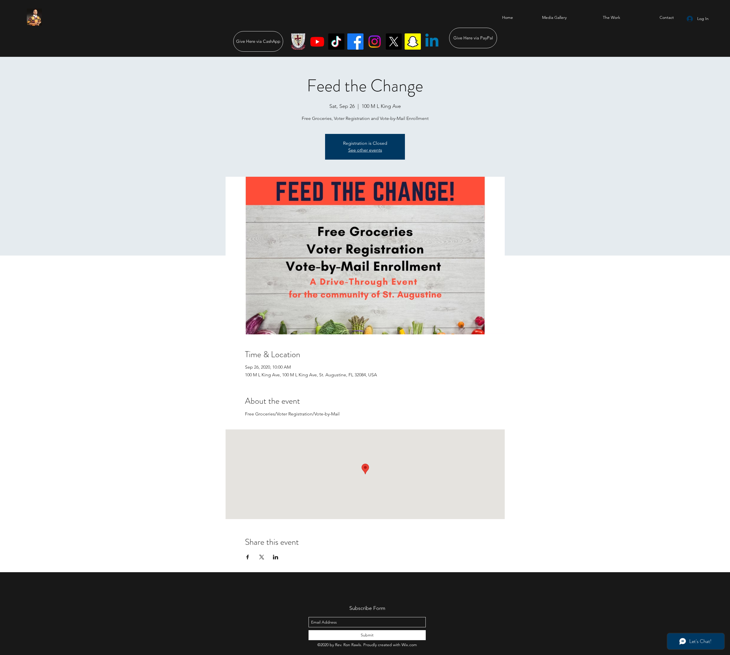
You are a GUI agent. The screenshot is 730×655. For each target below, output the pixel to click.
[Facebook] (355, 41)
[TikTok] (336, 41)
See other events (365, 150)
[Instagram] (374, 41)
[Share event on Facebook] (247, 557)
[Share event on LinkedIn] (275, 557)
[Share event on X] (261, 557)
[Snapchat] (413, 41)
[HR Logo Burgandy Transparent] (298, 41)
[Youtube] (317, 41)
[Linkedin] (432, 41)
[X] (394, 41)
